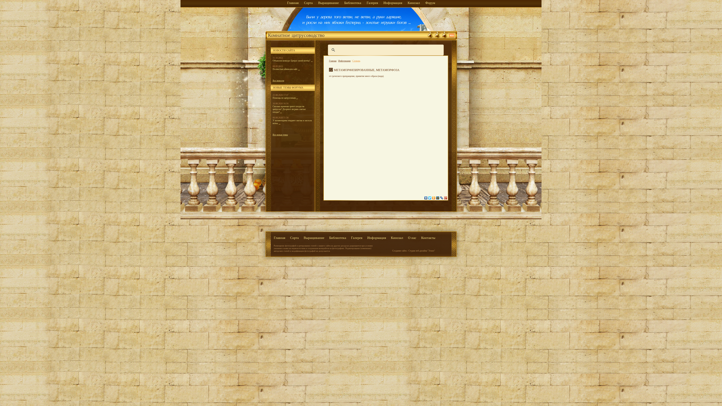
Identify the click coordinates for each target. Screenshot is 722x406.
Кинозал (414, 3)
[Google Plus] (446, 197)
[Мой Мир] (438, 197)
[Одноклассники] (434, 197)
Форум (430, 3)
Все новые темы (280, 134)
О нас (412, 238)
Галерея (372, 3)
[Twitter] (430, 197)
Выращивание (328, 3)
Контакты (428, 238)
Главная (293, 3)
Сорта (308, 3)
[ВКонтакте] (426, 197)
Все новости (278, 80)
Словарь (356, 61)
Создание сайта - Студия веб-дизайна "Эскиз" (413, 250)
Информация (392, 3)
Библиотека (352, 3)
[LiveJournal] (442, 197)
